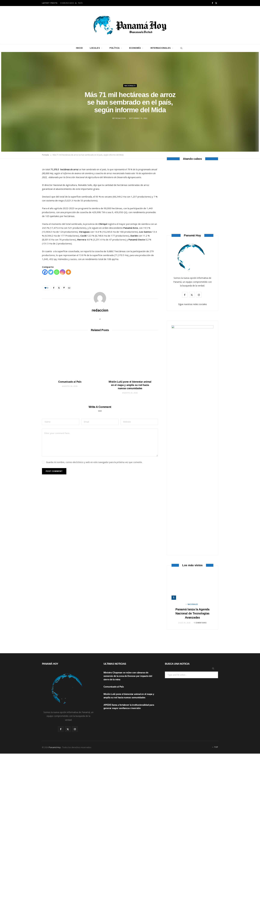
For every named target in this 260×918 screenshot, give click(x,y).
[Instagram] (62, 272)
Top (216, 747)
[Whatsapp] (56, 272)
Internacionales (160, 48)
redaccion (120, 118)
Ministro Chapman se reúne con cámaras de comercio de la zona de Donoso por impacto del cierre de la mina (128, 676)
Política (115, 48)
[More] (68, 272)
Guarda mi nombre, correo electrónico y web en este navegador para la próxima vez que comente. (94, 462)
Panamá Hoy (55, 747)
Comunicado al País (71, 3)
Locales (95, 48)
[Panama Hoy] (130, 25)
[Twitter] (28, 183)
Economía (135, 48)
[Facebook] (28, 176)
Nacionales (130, 85)
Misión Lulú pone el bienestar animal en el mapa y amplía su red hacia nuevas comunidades (130, 385)
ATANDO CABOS (192, 210)
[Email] (28, 199)
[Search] (180, 48)
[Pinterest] (28, 191)
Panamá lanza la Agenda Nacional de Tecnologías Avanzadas (192, 613)
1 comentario (200, 623)
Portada (45, 155)
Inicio (79, 48)
